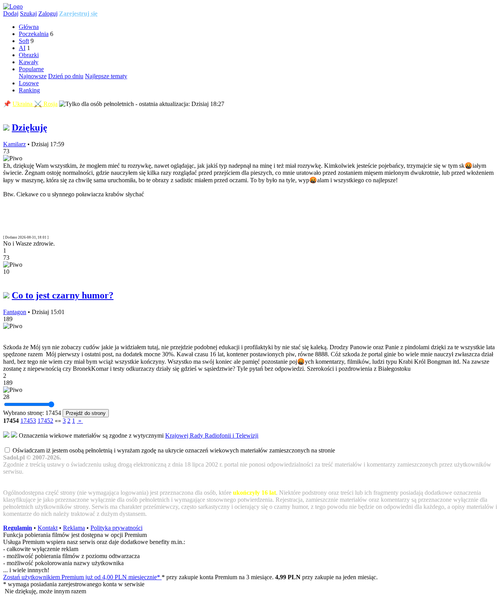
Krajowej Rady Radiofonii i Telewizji (211, 435)
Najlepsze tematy (106, 76)
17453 (28, 420)
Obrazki (29, 55)
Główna (29, 26)
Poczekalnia (34, 34)
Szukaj (28, 13)
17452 (45, 420)
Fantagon (14, 312)
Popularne (31, 69)
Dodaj (10, 13)
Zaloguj (48, 13)
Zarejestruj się (78, 13)
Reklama (74, 527)
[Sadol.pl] (13, 6)
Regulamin (17, 527)
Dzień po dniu (65, 76)
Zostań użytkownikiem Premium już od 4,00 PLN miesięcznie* (82, 577)
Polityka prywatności (116, 527)
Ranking (29, 90)
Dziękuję (29, 127)
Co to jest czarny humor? (63, 295)
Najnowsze (33, 76)
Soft (24, 41)
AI (22, 48)
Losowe (29, 83)
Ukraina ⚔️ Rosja (35, 104)
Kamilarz (14, 144)
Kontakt (48, 527)
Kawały (28, 62)
